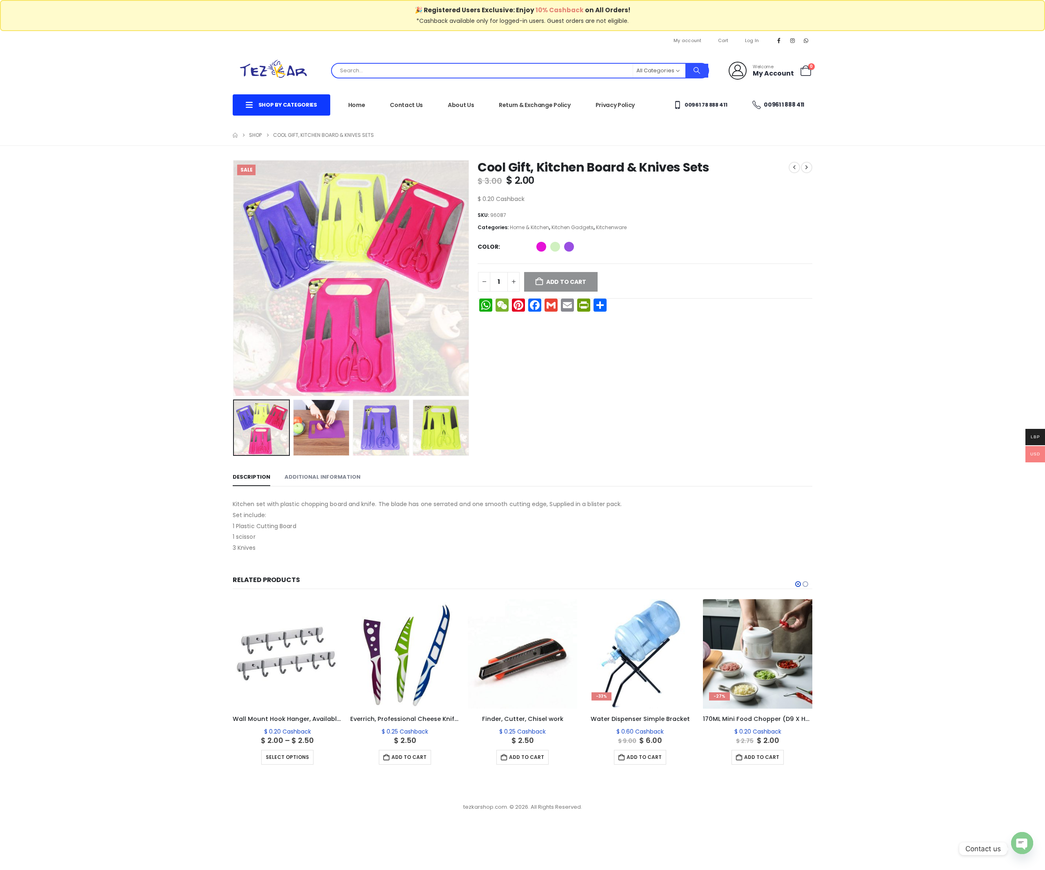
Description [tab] (251, 477)
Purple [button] (569, 247)
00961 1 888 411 (783, 104)
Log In (752, 40)
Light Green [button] (555, 247)
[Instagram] (792, 40)
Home (356, 105)
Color (488, 247)
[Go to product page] (287, 654)
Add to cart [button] (409, 757)
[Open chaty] (1022, 849)
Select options (287, 757)
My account (688, 40)
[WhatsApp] (806, 40)
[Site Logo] (273, 70)
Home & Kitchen (529, 227)
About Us (461, 105)
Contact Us (406, 105)
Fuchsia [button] (541, 247)
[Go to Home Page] (235, 135)
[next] (806, 167)
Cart (723, 40)
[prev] (794, 167)
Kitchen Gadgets (572, 227)
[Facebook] (779, 40)
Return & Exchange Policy (535, 105)
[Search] (696, 71)
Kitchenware (611, 227)
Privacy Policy (615, 105)
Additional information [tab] (322, 477)
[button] (235, 278)
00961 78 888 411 (705, 105)
